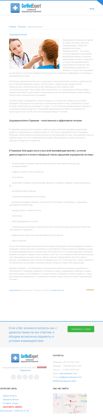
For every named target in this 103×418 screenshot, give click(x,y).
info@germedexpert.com (70, 377)
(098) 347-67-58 (21, 411)
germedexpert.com (68, 373)
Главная (12, 27)
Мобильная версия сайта (64, 381)
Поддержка (25, 370)
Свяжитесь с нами (80, 329)
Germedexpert (6, 411)
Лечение (22, 27)
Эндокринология (18, 34)
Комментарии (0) (57, 290)
